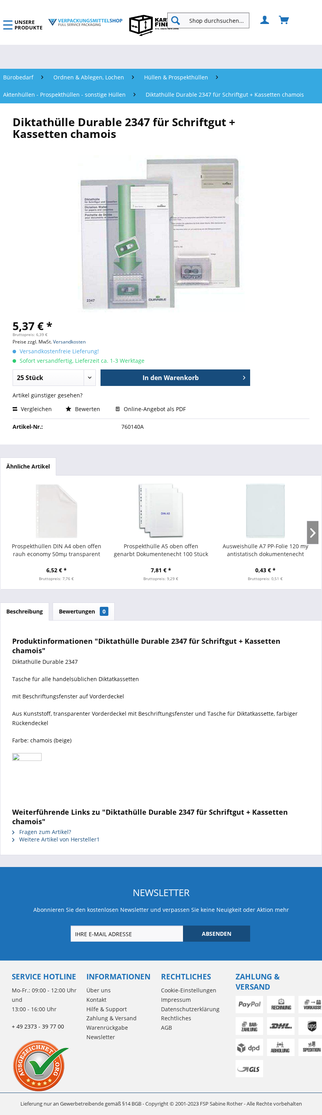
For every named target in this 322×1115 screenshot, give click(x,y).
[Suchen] (175, 20)
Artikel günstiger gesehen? (47, 395)
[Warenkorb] (284, 20)
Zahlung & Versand (111, 1018)
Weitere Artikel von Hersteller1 (59, 839)
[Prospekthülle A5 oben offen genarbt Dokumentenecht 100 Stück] (161, 510)
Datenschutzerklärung (190, 1009)
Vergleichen (35, 409)
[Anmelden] (265, 20)
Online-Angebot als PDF (154, 409)
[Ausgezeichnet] (47, 1065)
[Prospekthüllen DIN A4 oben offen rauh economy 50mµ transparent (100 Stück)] (56, 510)
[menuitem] (211, 20)
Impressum (176, 999)
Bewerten (87, 409)
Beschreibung (24, 611)
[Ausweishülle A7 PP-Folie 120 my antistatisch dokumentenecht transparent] (265, 510)
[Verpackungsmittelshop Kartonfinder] (154, 25)
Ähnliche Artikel (28, 466)
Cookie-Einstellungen (188, 990)
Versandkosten (69, 341)
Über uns (98, 990)
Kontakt (96, 999)
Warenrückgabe (107, 1027)
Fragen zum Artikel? (44, 832)
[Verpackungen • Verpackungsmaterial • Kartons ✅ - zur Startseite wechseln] (85, 22)
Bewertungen (82, 611)
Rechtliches (176, 1018)
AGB (166, 1027)
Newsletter (100, 1037)
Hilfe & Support (106, 1009)
